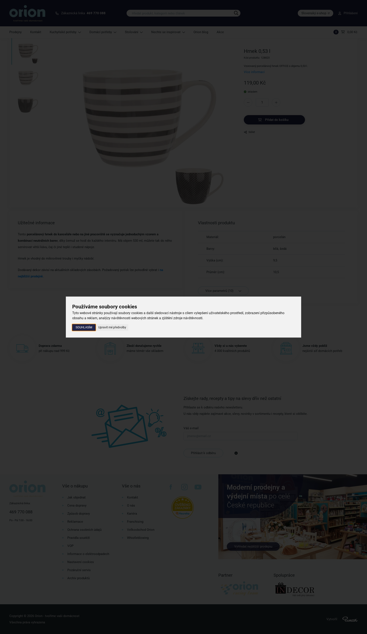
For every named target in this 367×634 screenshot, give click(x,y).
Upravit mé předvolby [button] (112, 327)
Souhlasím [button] (84, 327)
